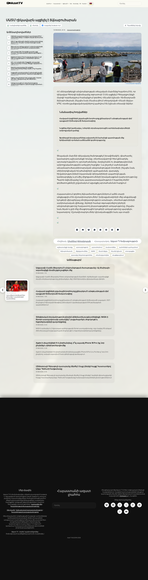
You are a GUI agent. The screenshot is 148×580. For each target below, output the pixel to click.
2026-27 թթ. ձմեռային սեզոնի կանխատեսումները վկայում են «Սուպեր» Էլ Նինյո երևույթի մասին (27, 42)
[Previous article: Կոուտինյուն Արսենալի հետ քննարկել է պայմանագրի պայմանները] (2, 290)
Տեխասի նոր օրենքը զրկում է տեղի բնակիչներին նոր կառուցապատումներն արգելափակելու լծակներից (27, 47)
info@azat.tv (124, 496)
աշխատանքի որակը (65, 247)
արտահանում (97, 247)
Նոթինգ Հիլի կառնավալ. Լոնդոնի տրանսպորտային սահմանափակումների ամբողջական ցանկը (94, 129)
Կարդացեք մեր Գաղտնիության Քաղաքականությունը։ (26, 505)
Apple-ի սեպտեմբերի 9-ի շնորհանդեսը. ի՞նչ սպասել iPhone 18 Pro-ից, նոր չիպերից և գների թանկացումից (70, 344)
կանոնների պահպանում (128, 247)
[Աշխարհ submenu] (68, 3)
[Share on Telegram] (77, 229)
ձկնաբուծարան (66, 251)
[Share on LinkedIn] (112, 229)
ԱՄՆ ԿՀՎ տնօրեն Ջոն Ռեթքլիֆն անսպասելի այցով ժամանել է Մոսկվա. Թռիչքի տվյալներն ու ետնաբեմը (26, 63)
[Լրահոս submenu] (51, 3)
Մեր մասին (11, 510)
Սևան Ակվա (103, 251)
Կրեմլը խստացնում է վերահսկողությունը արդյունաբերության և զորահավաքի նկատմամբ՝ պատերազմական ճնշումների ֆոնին (27, 83)
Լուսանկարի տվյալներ (133, 83)
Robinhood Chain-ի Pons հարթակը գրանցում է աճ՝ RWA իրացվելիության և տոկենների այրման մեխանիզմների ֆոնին (26, 57)
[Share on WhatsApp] (94, 229)
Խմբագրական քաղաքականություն (29, 510)
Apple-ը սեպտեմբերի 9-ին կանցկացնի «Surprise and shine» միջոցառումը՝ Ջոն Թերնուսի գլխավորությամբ (26, 78)
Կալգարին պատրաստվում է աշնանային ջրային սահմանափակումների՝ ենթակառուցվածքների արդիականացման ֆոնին (26, 73)
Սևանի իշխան (116, 251)
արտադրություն (82, 247)
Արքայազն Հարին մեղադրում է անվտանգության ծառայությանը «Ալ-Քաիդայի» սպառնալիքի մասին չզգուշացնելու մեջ (73, 269)
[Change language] (91, 4)
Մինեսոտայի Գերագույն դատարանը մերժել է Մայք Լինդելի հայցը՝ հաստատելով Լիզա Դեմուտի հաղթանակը (73, 367)
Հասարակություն (73, 30)
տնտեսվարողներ (102, 255)
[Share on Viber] (118, 229)
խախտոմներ (111, 247)
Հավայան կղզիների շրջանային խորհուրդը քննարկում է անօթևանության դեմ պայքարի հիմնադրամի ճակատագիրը (95, 119)
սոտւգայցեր (129, 251)
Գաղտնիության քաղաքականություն (25, 512)
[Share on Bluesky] (88, 229)
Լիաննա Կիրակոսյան (79, 241)
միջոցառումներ (82, 251)
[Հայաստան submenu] (61, 3)
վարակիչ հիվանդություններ (81, 255)
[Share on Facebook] (106, 229)
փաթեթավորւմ (118, 255)
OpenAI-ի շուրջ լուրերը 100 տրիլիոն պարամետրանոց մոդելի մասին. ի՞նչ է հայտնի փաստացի (26, 68)
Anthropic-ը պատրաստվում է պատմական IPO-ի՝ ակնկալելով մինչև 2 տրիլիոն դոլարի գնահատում (27, 37)
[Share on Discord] (83, 229)
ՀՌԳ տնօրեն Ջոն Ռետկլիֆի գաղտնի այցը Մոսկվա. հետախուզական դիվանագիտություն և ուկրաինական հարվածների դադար (27, 52)
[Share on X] (100, 229)
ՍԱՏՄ (93, 251)
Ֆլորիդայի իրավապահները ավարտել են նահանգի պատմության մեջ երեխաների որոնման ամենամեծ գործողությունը (91, 139)
